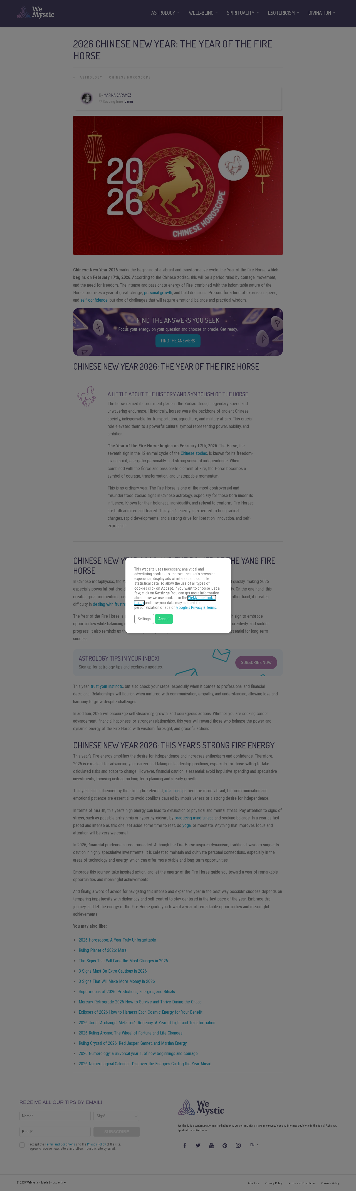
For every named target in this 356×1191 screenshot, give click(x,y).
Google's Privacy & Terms (196, 607)
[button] (144, 619)
